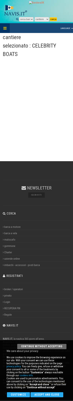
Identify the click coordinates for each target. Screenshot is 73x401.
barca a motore (12, 226)
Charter (8, 252)
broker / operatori (13, 289)
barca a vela (10, 233)
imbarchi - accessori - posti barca (22, 265)
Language (65, 28)
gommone (9, 245)
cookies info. (26, 375)
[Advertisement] (36, 115)
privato (8, 295)
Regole (8, 314)
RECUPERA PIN (12, 308)
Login (7, 301)
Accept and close (46, 394)
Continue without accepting (42, 346)
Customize (18, 394)
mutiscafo (9, 239)
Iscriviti (36, 195)
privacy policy (14, 366)
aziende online (12, 258)
